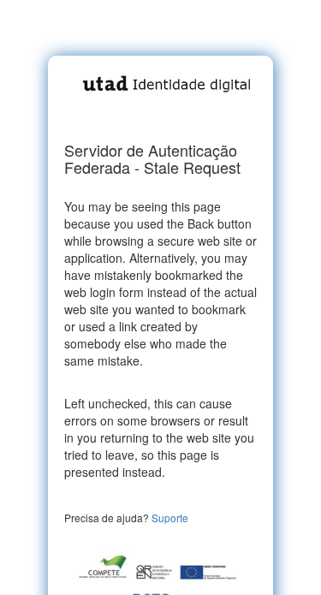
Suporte (170, 517)
